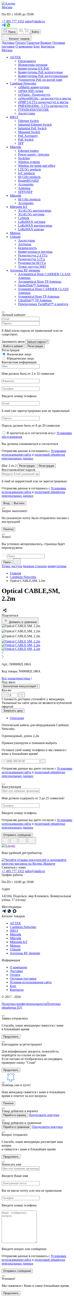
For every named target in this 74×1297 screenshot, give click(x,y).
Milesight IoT (19, 207)
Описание (17, 718)
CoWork (23, 218)
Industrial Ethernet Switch (35, 124)
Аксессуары (26, 113)
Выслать (19, 503)
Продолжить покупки (44, 1115)
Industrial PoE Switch (32, 128)
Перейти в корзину (14, 1115)
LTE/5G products (29, 169)
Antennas (24, 188)
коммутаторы (57, 566)
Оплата (20, 42)
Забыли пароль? (37, 341)
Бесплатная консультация (20, 686)
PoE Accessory (28, 136)
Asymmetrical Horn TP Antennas (39, 281)
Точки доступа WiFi (32, 266)
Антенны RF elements (25, 270)
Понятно (8, 529)
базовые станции (35, 566)
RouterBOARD (28, 180)
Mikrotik (15, 147)
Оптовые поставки (23, 978)
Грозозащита (27, 61)
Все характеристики (16, 678)
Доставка (8, 42)
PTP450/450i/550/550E (33, 109)
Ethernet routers (28, 150)
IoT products (26, 173)
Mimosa (15, 233)
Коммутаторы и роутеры (35, 251)
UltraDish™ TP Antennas (35, 300)
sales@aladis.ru (35, 21)
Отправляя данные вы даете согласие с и (37, 823)
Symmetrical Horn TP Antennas (38, 296)
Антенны (24, 244)
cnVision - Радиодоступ (34, 94)
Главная (15, 573)
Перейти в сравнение (16, 1127)
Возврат (46, 42)
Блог (37, 46)
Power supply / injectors (33, 154)
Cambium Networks (23, 83)
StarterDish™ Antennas (33, 285)
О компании (24, 46)
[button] (37, 653)
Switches (24, 158)
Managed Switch (29, 132)
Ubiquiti (15, 236)
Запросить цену (13, 710)
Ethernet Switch (28, 121)
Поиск (11, 31)
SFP (21, 143)
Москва (7, 7)
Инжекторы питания (32, 64)
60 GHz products (29, 177)
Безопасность (27, 248)
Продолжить (11, 1036)
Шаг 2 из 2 (9, 465)
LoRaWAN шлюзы (31, 229)
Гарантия (33, 42)
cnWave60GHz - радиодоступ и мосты (44, 98)
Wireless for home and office (36, 165)
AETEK (15, 57)
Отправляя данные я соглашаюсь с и (34, 454)
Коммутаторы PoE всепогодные (40, 72)
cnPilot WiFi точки (30, 91)
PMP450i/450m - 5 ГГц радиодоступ (43, 106)
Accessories (26, 184)
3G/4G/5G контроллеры (34, 210)
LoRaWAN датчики (31, 222)
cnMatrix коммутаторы (33, 87)
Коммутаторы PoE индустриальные (43, 76)
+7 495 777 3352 (13, 21)
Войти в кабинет (13, 346)
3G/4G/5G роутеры (31, 214)
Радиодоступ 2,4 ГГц (32, 255)
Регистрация (35, 346)
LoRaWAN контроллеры (35, 225)
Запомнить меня (13, 341)
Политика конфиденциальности (24, 1004)
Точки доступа (12, 566)
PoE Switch (26, 139)
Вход (6, 503)
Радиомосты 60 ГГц (32, 263)
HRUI (14, 117)
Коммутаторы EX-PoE (33, 68)
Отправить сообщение (17, 834)
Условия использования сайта (31, 982)
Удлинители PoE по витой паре (40, 79)
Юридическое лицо (20, 358)
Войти (35, 31)
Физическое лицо (19, 354)
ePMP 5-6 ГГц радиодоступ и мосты (43, 102)
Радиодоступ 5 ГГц (31, 259)
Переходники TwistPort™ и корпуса (43, 304)
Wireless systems (29, 162)
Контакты (48, 46)
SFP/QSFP (25, 192)
